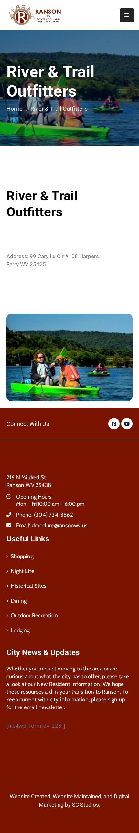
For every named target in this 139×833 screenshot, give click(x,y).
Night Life (22, 571)
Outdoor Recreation (34, 615)
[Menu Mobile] (127, 15)
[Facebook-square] (114, 423)
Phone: (44, 514)
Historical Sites (28, 586)
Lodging (20, 630)
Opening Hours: (34, 496)
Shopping (22, 556)
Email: (51, 525)
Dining (19, 600)
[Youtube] (127, 423)
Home (14, 108)
